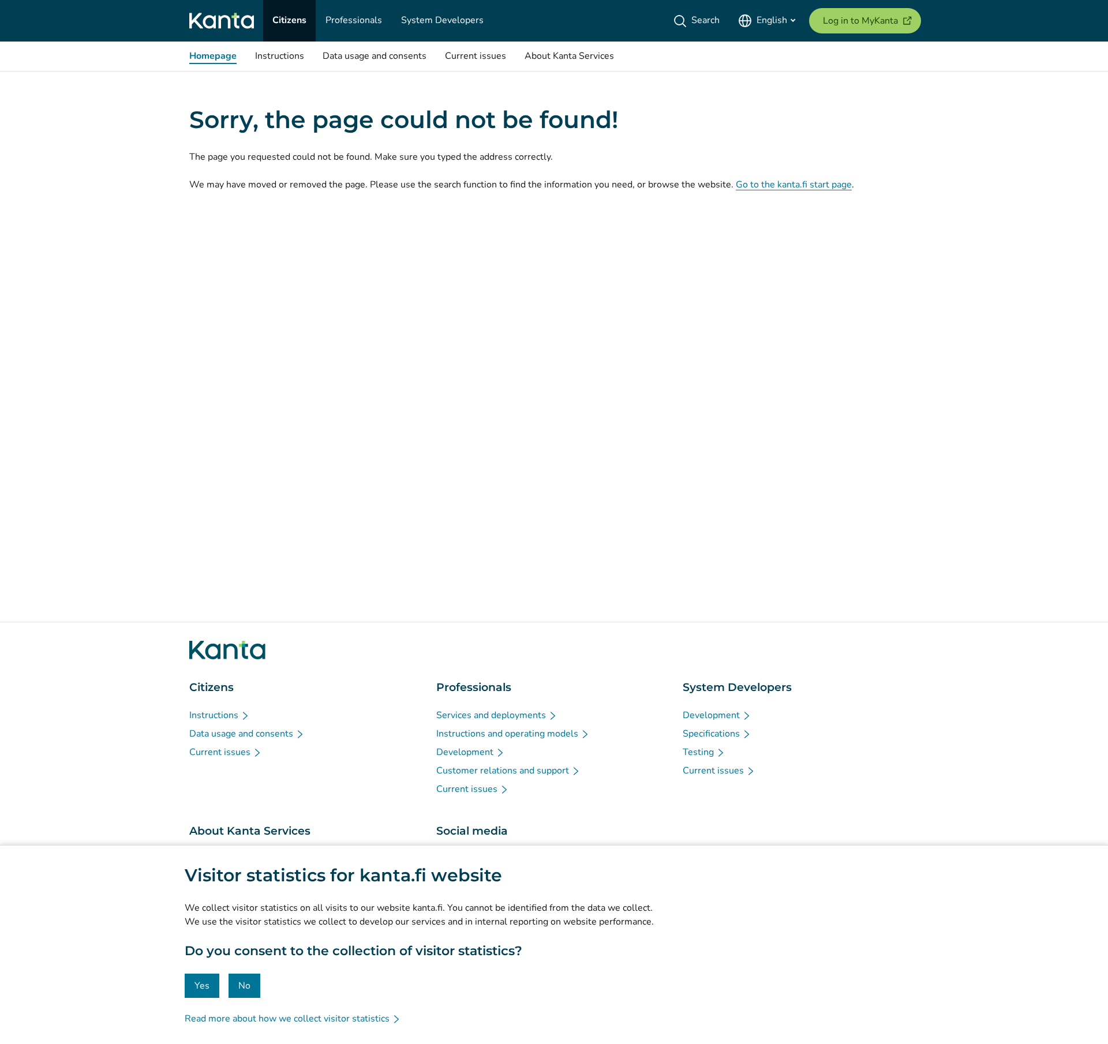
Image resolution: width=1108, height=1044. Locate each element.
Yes (201, 985)
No (244, 985)
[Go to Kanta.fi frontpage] (227, 650)
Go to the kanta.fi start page (794, 184)
